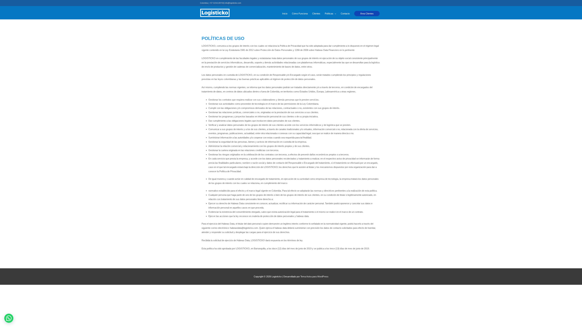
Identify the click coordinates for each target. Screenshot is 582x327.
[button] (8, 318)
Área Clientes (367, 13)
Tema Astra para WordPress (314, 276)
